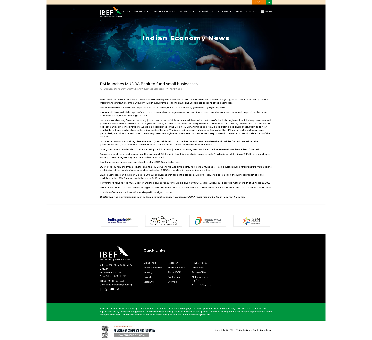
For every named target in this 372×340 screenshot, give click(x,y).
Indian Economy (163, 11)
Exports (223, 11)
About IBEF (174, 272)
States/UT (205, 11)
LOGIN (258, 2)
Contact (251, 11)
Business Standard (114, 89)
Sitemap (172, 281)
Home (126, 11)
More (268, 11)
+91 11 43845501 (116, 281)
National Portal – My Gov (201, 279)
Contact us (174, 277)
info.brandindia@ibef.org (119, 284)
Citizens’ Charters (201, 285)
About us (140, 11)
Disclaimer (198, 267)
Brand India (150, 262)
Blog (239, 11)
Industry (186, 11)
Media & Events (176, 267)
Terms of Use (199, 272)
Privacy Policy (199, 262)
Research (173, 262)
